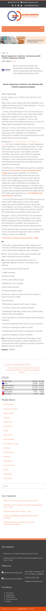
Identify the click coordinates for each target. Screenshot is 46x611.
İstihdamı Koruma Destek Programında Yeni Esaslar (20, 501)
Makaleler (6, 448)
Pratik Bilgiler (7, 461)
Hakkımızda (7, 422)
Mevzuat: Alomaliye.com (9, 609)
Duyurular (6, 417)
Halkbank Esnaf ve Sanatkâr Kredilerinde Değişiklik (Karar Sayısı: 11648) (23, 506)
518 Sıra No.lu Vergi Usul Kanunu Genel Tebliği (20, 238)
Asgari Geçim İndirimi (10, 409)
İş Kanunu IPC (8, 435)
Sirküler (6, 470)
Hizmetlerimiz (8, 426)
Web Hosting (30, 609)
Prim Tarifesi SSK (9, 465)
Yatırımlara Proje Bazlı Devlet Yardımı (16, 364)
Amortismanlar (8, 404)
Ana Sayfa (9, 593)
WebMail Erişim (33, 5)
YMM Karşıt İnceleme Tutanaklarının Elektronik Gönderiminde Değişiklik (18, 523)
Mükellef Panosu (9, 452)
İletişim (5, 431)
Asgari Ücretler (8, 413)
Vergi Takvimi (7, 478)
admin (14, 61)
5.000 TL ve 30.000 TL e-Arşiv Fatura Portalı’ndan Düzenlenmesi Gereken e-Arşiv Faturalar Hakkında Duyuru (23, 370)
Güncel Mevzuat (11, 599)
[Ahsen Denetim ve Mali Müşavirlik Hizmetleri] (23, 15)
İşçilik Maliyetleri (8, 439)
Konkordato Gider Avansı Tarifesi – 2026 (16, 511)
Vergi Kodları (7, 474)
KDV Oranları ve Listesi (11, 444)
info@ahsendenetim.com (30, 2)
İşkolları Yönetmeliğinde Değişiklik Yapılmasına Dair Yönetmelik (20, 517)
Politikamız (7, 457)
